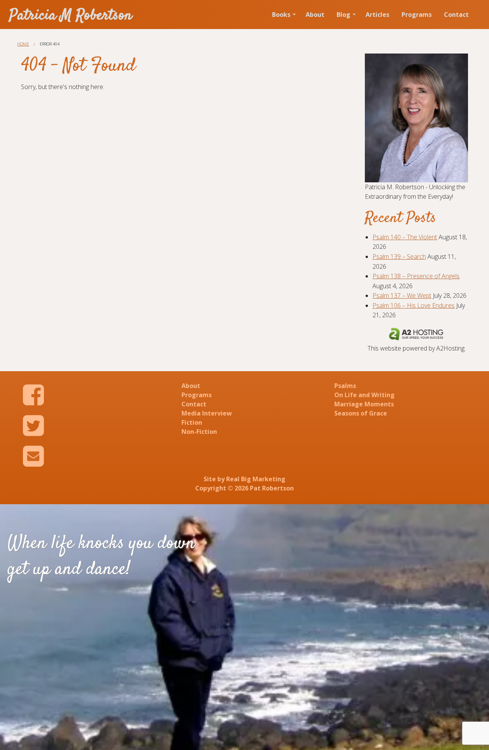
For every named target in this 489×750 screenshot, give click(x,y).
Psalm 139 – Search (399, 256)
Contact (456, 14)
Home (23, 44)
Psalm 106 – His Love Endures (413, 305)
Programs (417, 14)
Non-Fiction (199, 432)
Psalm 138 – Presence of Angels (416, 276)
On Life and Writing (364, 395)
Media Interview (206, 413)
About (315, 14)
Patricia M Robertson (70, 16)
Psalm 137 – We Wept (401, 295)
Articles (377, 14)
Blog (343, 14)
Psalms (345, 386)
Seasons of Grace (360, 413)
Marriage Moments (364, 404)
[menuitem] (283, 14)
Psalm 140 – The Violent (404, 237)
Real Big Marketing (255, 479)
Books (281, 14)
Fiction (191, 422)
